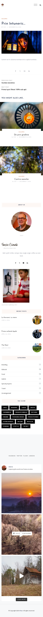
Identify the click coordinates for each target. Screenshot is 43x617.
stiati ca (16, 426)
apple (5, 407)
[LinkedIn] (27, 263)
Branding (4, 365)
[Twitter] (20, 71)
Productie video (33, 417)
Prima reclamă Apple (9, 331)
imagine (5, 417)
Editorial (4, 369)
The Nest (5, 345)
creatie (32, 407)
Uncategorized (6, 393)
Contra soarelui (21, 179)
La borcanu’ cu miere (9, 317)
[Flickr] (23, 263)
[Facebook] (15, 71)
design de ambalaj (21, 412)
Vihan (21, 611)
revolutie (30, 421)
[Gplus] (24, 71)
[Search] (40, 5)
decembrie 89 (7, 412)
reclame (20, 421)
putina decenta (8, 421)
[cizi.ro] (9, 5)
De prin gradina (21, 135)
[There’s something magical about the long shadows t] (22, 534)
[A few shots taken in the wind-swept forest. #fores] (22, 576)
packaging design (18, 417)
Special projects (7, 384)
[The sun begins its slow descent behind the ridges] (22, 493)
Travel (4, 388)
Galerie (4, 19)
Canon (24, 407)
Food (3, 374)
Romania (6, 426)
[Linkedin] (29, 71)
